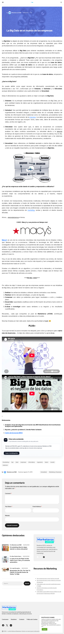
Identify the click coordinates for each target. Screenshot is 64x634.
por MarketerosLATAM (15, 545)
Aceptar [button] (44, 629)
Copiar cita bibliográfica (11, 453)
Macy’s (4, 240)
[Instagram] (43, 557)
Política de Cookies (32, 619)
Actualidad (44, 472)
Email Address (37, 506)
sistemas (5, 465)
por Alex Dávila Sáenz (15, 556)
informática (31, 462)
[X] (40, 557)
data (17, 462)
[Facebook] (37, 557)
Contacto (21, 619)
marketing (30, 210)
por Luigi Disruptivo (15, 568)
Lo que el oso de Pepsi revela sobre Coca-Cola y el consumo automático (20, 560)
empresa (32, 117)
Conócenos (5, 619)
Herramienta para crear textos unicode (48, 578)
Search (27, 583)
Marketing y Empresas (55, 472)
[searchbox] (12, 583)
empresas (23, 462)
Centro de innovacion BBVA (14, 433)
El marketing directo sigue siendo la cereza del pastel (18, 548)
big (12, 462)
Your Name (8, 506)
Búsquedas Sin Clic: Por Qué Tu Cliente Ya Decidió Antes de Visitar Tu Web (20, 572)
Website (7, 515)
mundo (52, 462)
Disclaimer (14, 619)
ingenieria (40, 462)
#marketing (6, 462)
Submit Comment (12, 525)
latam (46, 462)
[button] (3, 2)
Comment (8, 493)
